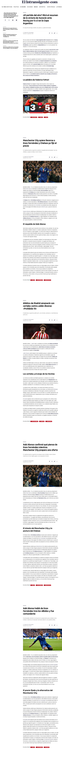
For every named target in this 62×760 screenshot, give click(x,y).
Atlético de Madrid (31, 348)
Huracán (48, 40)
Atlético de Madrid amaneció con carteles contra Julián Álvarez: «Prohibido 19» (10, 35)
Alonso (32, 502)
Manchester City (32, 194)
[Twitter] (9, 20)
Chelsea (32, 192)
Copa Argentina (34, 117)
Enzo (26, 231)
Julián (32, 343)
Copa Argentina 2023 (41, 40)
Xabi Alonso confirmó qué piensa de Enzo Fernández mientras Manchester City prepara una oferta (10, 42)
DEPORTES (42, 6)
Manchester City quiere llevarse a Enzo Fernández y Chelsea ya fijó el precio (10, 29)
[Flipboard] (12, 20)
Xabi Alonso (28, 188)
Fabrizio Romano (26, 211)
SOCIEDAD (30, 6)
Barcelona (37, 350)
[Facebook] (5, 20)
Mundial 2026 (27, 719)
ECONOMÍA (23, 6)
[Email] (16, 20)
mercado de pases (49, 739)
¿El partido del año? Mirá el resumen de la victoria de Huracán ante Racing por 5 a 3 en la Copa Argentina (11, 15)
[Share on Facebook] (49, 157)
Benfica (44, 207)
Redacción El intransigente (28, 32)
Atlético (51, 343)
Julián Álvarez (41, 347)
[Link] (54, 157)
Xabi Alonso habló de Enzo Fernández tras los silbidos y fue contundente (11, 48)
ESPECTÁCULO (51, 6)
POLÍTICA (16, 6)
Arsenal (25, 399)
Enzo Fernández (44, 190)
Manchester (39, 546)
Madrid (56, 343)
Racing (56, 40)
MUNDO (36, 6)
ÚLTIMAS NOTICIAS (7, 6)
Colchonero (55, 389)
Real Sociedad (54, 664)
